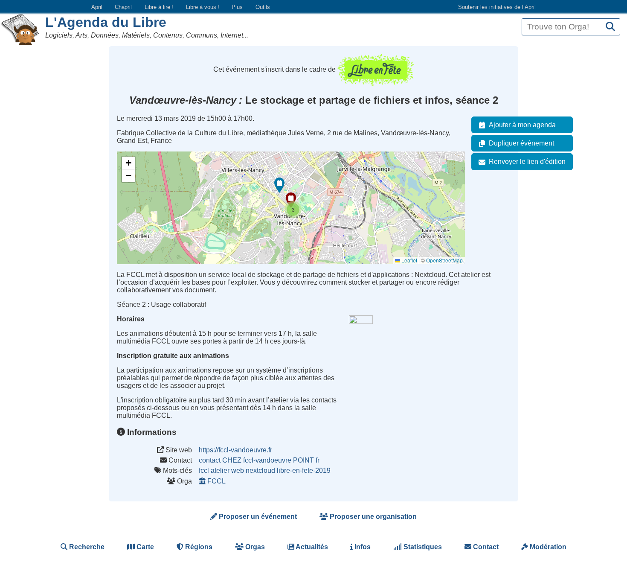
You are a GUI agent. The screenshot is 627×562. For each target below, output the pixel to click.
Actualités (311, 546)
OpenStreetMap (444, 260)
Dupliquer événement (521, 143)
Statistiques (422, 546)
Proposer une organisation (372, 516)
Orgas (254, 546)
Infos (362, 546)
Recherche (85, 546)
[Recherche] (610, 27)
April (96, 7)
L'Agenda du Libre (105, 22)
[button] (290, 200)
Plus (237, 7)
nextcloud (260, 470)
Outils (262, 7)
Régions (197, 546)
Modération (547, 546)
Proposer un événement (257, 516)
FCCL (216, 481)
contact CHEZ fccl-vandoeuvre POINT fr (259, 460)
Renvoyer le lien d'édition (527, 161)
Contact (485, 546)
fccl (204, 470)
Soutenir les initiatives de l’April (497, 7)
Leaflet (408, 260)
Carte (144, 546)
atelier (220, 470)
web (237, 470)
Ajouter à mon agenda (522, 124)
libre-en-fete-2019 (304, 470)
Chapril (123, 7)
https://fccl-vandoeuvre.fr (235, 450)
